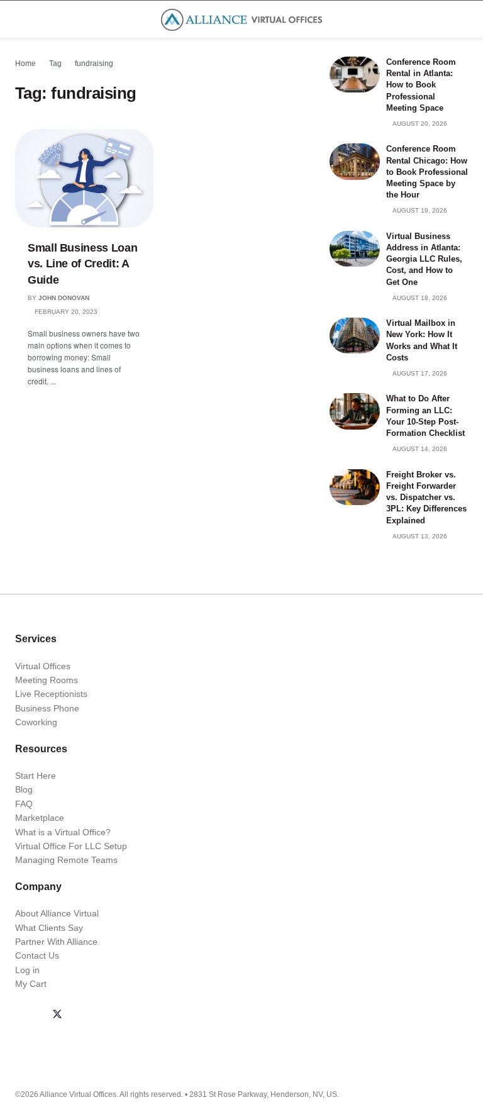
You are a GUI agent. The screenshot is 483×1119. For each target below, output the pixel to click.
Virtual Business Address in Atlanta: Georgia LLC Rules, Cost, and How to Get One (424, 259)
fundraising (94, 63)
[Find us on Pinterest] (148, 1015)
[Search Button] (462, 19)
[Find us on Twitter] (57, 1015)
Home (25, 63)
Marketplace (39, 818)
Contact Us (37, 955)
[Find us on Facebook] (27, 1015)
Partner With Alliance (56, 942)
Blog (24, 789)
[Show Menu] (20, 19)
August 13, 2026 (419, 536)
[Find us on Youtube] (118, 1015)
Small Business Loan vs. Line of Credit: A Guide (82, 264)
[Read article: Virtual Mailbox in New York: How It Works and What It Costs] (355, 336)
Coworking (36, 722)
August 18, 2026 (419, 297)
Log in (27, 970)
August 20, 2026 (419, 123)
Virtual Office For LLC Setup (71, 846)
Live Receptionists (51, 694)
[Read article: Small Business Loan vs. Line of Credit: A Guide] (84, 178)
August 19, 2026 (419, 210)
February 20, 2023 (65, 311)
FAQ (24, 804)
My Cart (31, 984)
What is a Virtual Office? (63, 832)
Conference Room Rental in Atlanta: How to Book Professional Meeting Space (421, 85)
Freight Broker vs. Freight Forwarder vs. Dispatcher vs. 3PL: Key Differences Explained (426, 497)
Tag (55, 63)
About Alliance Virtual (57, 913)
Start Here (35, 776)
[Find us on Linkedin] (87, 1015)
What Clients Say (49, 928)
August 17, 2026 (419, 373)
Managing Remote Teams (66, 860)
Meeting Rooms (46, 680)
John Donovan (63, 297)
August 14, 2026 (419, 448)
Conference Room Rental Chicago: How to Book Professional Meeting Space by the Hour (427, 171)
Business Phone (47, 708)
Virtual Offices (42, 666)
